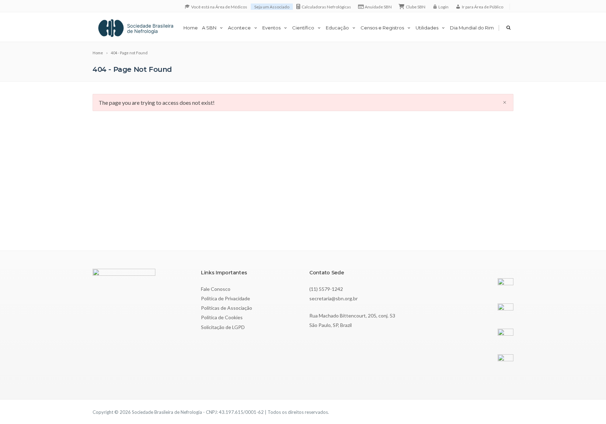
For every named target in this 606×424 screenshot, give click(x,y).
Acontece (239, 27)
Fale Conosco (215, 289)
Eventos (271, 27)
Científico (303, 27)
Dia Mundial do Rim (472, 27)
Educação (337, 27)
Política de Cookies (222, 317)
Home (190, 27)
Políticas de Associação (226, 308)
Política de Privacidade (225, 298)
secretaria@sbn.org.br (333, 298)
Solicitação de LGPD (223, 327)
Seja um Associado (271, 6)
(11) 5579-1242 (326, 289)
